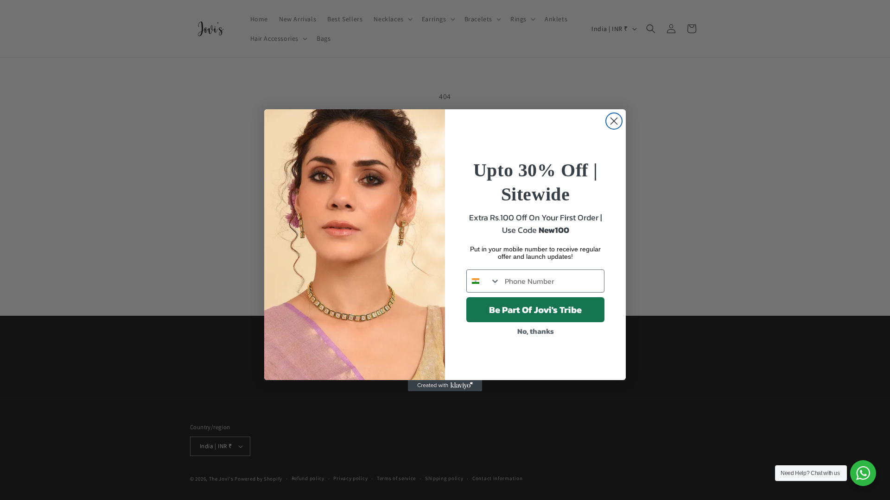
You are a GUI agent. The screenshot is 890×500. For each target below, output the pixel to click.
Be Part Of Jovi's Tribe (535, 310)
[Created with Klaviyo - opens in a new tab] (445, 385)
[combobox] (483, 281)
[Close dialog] (614, 121)
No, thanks (535, 331)
